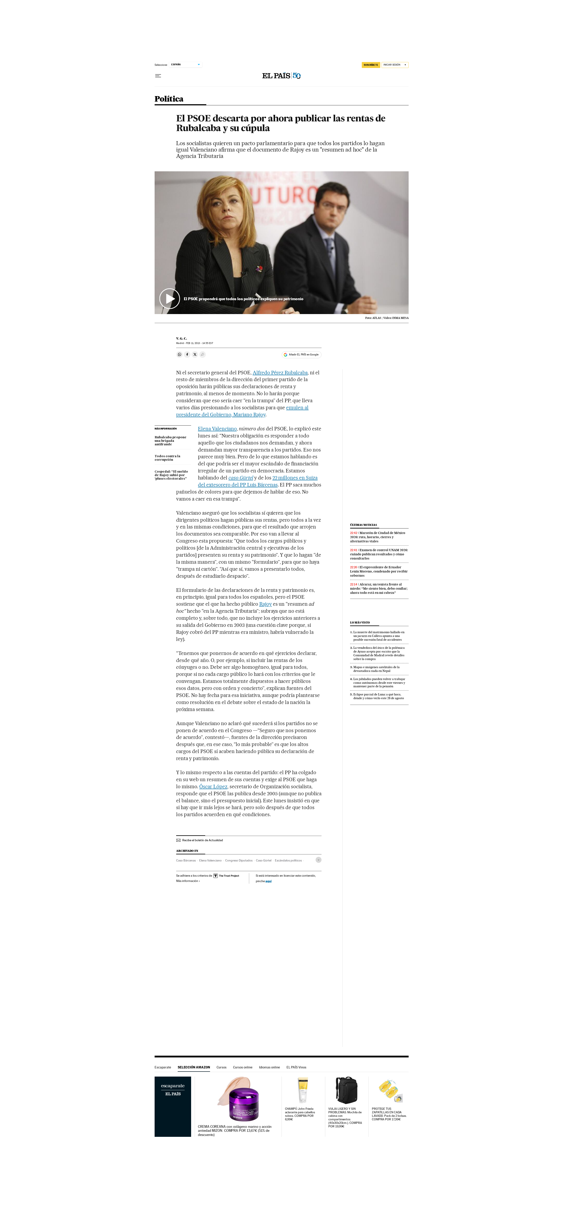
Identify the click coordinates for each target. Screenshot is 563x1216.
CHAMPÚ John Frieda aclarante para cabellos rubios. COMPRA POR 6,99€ (300, 1114)
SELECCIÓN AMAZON (194, 1067)
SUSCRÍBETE (371, 64)
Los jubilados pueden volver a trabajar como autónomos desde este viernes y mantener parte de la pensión (379, 682)
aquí (268, 881)
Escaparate (163, 1067)
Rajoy (265, 604)
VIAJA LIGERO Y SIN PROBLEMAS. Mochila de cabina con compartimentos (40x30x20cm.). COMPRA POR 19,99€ (345, 1117)
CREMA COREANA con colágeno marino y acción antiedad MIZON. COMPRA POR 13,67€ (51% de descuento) (235, 1131)
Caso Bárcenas (186, 860)
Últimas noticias (363, 525)
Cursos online (242, 1067)
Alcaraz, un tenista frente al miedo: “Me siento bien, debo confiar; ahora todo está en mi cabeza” (379, 588)
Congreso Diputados (238, 860)
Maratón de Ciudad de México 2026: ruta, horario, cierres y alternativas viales (377, 537)
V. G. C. (181, 338)
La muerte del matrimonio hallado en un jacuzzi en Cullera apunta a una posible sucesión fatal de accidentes (378, 635)
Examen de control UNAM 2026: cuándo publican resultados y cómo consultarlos (379, 554)
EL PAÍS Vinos (296, 1067)
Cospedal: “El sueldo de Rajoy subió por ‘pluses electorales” (171, 475)
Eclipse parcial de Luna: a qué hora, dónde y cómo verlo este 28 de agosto (378, 696)
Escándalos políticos (288, 860)
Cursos (222, 1067)
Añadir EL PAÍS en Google (303, 354)
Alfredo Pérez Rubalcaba (280, 372)
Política (169, 99)
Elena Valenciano (217, 429)
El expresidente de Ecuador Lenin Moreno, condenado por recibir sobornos (379, 571)
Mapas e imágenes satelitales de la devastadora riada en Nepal (376, 669)
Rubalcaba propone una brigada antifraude (170, 441)
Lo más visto (360, 622)
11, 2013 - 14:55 (199, 343)
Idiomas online (269, 1067)
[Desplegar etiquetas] (319, 860)
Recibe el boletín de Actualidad (202, 840)
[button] (282, 242)
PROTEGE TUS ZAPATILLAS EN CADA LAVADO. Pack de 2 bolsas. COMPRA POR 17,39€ (389, 1114)
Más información (187, 881)
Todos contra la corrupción (167, 458)
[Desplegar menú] (158, 75)
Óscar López (213, 786)
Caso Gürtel (263, 860)
